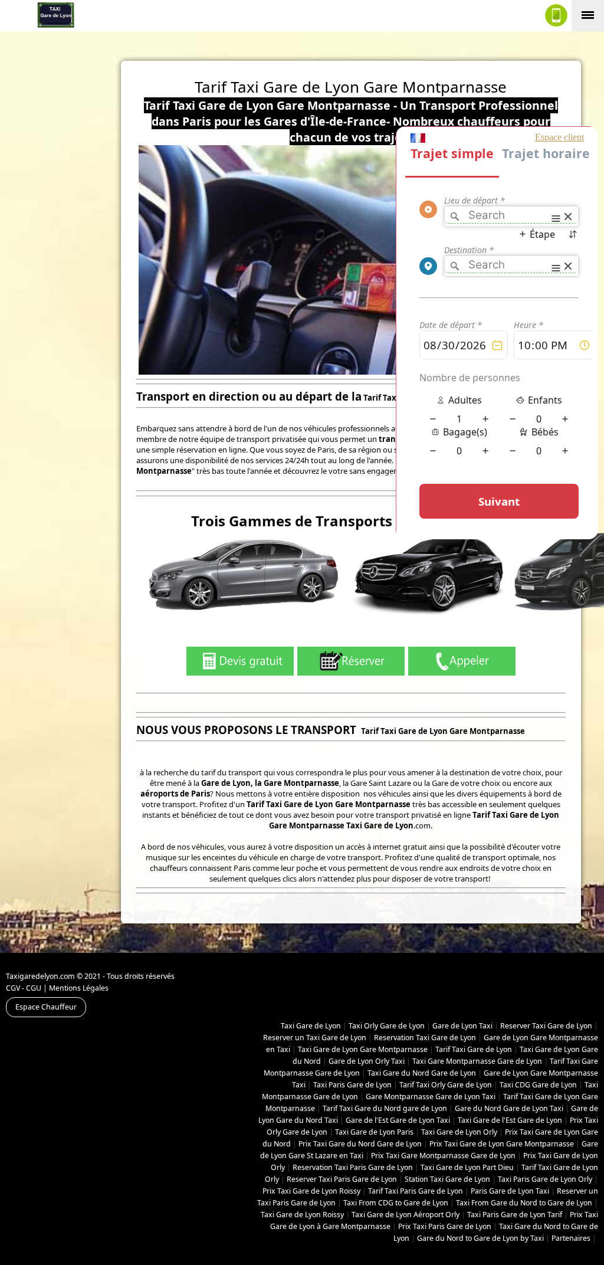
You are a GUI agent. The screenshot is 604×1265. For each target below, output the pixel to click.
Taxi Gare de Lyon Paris (374, 1132)
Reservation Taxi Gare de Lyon (425, 1038)
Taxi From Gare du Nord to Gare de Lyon (524, 1203)
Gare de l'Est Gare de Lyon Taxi (398, 1120)
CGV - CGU (23, 988)
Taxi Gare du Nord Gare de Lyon (421, 1073)
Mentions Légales (79, 988)
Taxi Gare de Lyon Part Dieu (467, 1167)
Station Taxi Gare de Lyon (447, 1179)
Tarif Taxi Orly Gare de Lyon (445, 1085)
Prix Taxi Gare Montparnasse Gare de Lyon (443, 1156)
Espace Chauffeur (46, 1007)
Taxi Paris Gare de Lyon (352, 1085)
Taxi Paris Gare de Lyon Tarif (514, 1215)
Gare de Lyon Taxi (462, 1026)
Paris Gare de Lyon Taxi (510, 1191)
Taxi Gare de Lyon (311, 1026)
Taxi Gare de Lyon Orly (459, 1132)
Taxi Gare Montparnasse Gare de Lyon (477, 1061)
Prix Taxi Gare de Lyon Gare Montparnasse (501, 1144)
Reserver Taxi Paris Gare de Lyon (342, 1179)
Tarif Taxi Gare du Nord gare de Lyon (385, 1108)
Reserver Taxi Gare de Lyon (546, 1026)
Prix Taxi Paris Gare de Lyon (444, 1226)
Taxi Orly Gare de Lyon (387, 1026)
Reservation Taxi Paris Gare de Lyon (353, 1167)
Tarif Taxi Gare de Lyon (473, 1049)
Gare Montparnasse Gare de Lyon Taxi (430, 1097)
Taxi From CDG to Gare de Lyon (395, 1203)
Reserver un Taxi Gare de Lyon (314, 1038)
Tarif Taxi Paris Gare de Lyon (415, 1191)
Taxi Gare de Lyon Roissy (302, 1215)
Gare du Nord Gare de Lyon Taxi (509, 1108)
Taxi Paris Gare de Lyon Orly (545, 1179)
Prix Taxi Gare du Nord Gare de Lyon (360, 1144)
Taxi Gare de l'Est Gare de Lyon (510, 1120)
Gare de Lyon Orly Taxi (367, 1061)
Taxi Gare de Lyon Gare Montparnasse (363, 1049)
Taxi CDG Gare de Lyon (538, 1085)
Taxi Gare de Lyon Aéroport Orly (405, 1215)
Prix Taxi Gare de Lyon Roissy (311, 1191)
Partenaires (571, 1238)
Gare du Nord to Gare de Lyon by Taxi (480, 1238)
